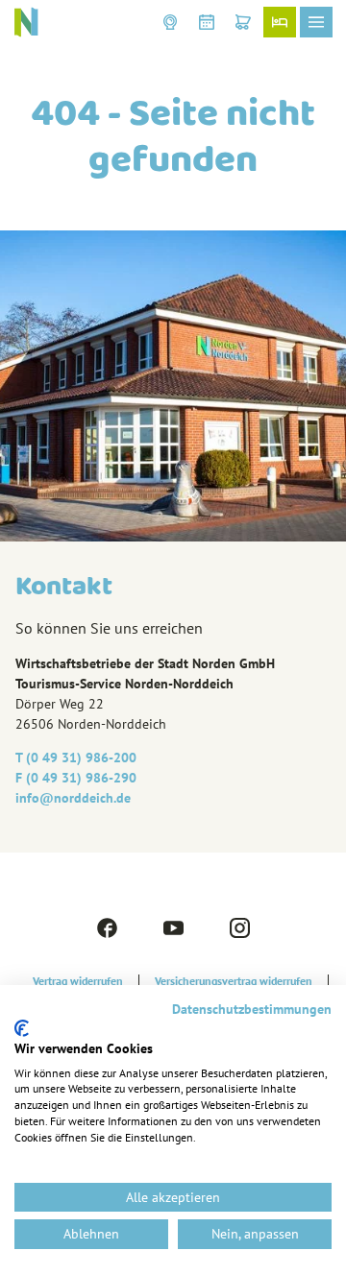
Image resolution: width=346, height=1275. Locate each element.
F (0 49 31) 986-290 (75, 777)
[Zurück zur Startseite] (25, 22)
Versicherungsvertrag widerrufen (233, 981)
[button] (170, 22)
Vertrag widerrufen (78, 981)
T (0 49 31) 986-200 (75, 757)
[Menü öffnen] (316, 22)
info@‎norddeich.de (73, 797)
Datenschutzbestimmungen (252, 1009)
